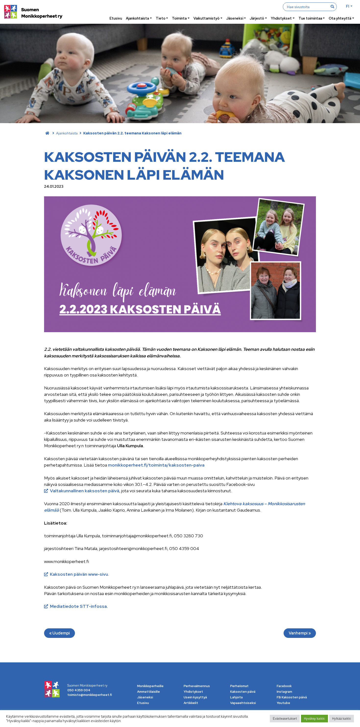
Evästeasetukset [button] (285, 718)
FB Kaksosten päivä (292, 697)
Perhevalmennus (197, 686)
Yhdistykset (281, 18)
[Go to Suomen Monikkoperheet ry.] (47, 133)
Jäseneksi (234, 18)
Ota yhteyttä (340, 18)
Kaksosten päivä (242, 692)
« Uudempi (59, 633)
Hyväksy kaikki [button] (314, 718)
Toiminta (179, 18)
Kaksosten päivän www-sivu (79, 574)
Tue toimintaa (310, 18)
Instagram (284, 692)
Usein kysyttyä (195, 697)
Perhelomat (239, 686)
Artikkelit (191, 703)
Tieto (160, 18)
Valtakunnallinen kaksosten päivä (84, 490)
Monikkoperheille (150, 686)
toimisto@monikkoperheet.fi (89, 695)
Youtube (283, 703)
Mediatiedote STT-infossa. (79, 606)
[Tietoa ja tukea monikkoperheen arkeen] (33, 12)
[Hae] (332, 7)
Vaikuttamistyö (206, 18)
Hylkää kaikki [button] (341, 718)
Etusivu (115, 18)
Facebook (284, 686)
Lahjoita (236, 697)
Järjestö (257, 18)
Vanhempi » (300, 633)
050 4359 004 (78, 690)
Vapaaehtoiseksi (243, 703)
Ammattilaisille (148, 692)
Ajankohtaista (137, 18)
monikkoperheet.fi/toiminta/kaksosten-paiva (156, 465)
